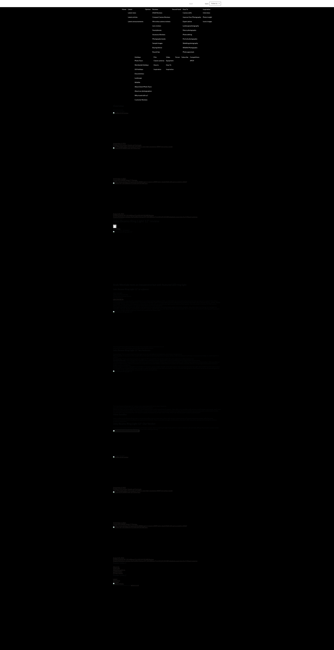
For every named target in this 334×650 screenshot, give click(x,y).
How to (156, 65)
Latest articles (133, 17)
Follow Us (214, 3)
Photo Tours (139, 61)
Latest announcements (135, 21)
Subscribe (185, 57)
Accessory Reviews (158, 34)
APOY (192, 61)
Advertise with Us (119, 570)
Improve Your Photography (192, 17)
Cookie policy (117, 572)
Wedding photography (190, 43)
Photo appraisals (188, 52)
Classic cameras (159, 61)
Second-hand (176, 9)
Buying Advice (157, 48)
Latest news (132, 13)
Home (124, 9)
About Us (116, 567)
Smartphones (157, 30)
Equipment (170, 61)
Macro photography (189, 30)
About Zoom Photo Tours (143, 87)
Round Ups (156, 52)
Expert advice (187, 21)
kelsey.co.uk (135, 585)
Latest (130, 9)
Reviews (155, 9)
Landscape (138, 78)
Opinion (148, 9)
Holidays (138, 57)
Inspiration (206, 9)
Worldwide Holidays (142, 65)
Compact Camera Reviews (161, 17)
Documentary (139, 74)
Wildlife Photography (190, 48)
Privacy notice (118, 573)
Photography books (159, 39)
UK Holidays (139, 69)
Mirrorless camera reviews (161, 21)
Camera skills (187, 13)
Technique (116, 581)
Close (1, 103)
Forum (177, 57)
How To (185, 9)
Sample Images (157, 43)
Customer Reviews (141, 100)
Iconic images (207, 21)
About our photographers (143, 91)
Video (168, 57)
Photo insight (207, 17)
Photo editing (187, 34)
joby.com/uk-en (118, 299)
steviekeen (116, 229)
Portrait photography (190, 39)
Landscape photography (191, 26)
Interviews (206, 13)
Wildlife (137, 82)
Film (155, 57)
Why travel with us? (141, 95)
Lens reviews (156, 26)
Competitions (194, 57)
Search (206, 3)
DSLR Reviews (157, 13)
